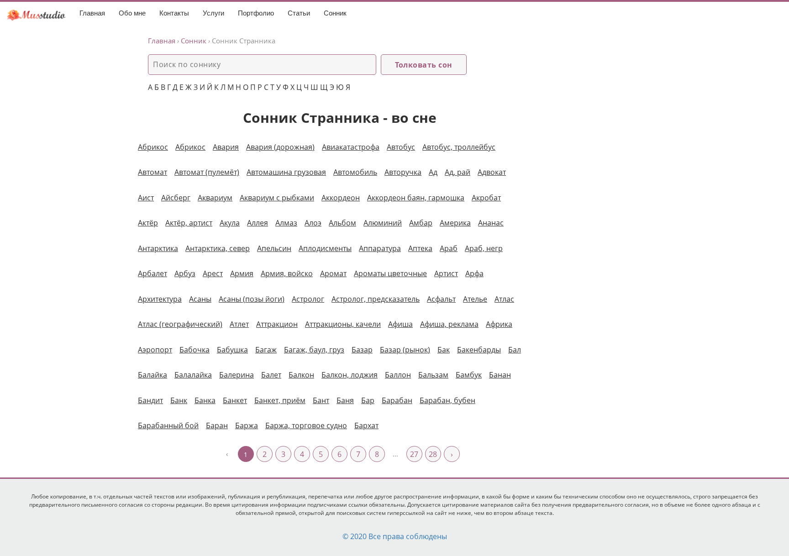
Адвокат (492, 172)
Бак (443, 350)
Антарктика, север (217, 248)
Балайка (152, 375)
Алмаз (286, 223)
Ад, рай (457, 172)
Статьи (299, 13)
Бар (367, 400)
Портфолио (256, 13)
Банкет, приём (279, 400)
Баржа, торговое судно (306, 425)
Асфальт (441, 299)
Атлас (504, 299)
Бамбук (469, 375)
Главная (92, 13)
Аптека (420, 248)
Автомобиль (355, 172)
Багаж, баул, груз (314, 350)
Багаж (266, 350)
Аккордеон (340, 198)
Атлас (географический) (180, 324)
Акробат (486, 198)
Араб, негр (484, 248)
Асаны (200, 299)
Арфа (474, 273)
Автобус (401, 147)
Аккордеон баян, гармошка (415, 198)
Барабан (397, 400)
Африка (499, 324)
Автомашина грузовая (286, 172)
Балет (271, 375)
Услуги (213, 13)
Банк (178, 400)
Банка (205, 400)
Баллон (398, 375)
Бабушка (232, 350)
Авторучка (402, 172)
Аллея (257, 223)
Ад (433, 172)
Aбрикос (153, 147)
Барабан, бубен (447, 400)
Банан (500, 375)
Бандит (150, 400)
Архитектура (160, 299)
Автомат (152, 172)
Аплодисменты (325, 248)
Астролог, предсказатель (375, 299)
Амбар (420, 223)
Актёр (148, 223)
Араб (449, 248)
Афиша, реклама (449, 324)
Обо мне (132, 13)
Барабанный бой (168, 425)
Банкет (235, 400)
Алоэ (313, 223)
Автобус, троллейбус (458, 147)
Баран (217, 425)
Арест (213, 273)
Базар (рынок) (405, 350)
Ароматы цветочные (390, 273)
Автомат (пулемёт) (206, 172)
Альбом (342, 223)
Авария (226, 147)
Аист (146, 198)
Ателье (475, 299)
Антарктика (158, 248)
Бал (514, 350)
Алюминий (382, 223)
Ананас (491, 223)
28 (433, 454)
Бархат (366, 425)
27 (414, 454)
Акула (230, 223)
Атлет (239, 324)
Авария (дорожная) (280, 147)
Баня (345, 400)
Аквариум (215, 198)
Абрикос (190, 147)
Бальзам (433, 375)
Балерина (236, 375)
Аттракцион (277, 324)
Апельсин (274, 248)
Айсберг (175, 198)
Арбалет (152, 273)
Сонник (335, 13)
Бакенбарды (479, 350)
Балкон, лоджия (349, 375)
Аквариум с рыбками (277, 198)
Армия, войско (287, 273)
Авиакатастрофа (350, 147)
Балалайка (193, 375)
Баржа (246, 425)
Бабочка (194, 350)
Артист (446, 273)
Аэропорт (155, 350)
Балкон (301, 375)
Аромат (333, 273)
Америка (455, 223)
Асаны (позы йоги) (251, 299)
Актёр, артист (188, 223)
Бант (321, 400)
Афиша (400, 324)
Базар (362, 350)
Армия (241, 273)
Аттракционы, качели (343, 324)
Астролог (308, 299)
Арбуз (184, 273)
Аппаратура (380, 248)
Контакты (174, 13)
